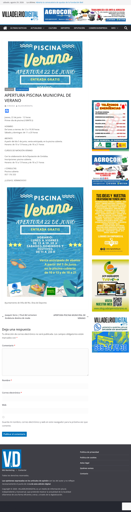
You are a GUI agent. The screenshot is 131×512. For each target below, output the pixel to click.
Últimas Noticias (18, 28)
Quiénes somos (87, 468)
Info (113, 28)
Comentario (8, 345)
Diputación (79, 28)
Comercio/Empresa (98, 28)
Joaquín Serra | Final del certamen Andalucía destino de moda (21, 316)
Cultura (53, 28)
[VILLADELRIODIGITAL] (5, 28)
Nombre (7, 380)
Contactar (22, 470)
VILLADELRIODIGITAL (25, 106)
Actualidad (36, 28)
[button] (43, 28)
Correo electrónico (12, 392)
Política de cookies (88, 457)
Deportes (65, 28)
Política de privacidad (89, 452)
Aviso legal (84, 463)
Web (4, 405)
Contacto (84, 473)
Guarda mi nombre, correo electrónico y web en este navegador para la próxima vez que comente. (45, 424)
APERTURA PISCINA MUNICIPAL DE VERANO (69, 316)
